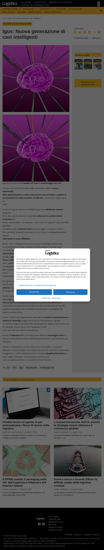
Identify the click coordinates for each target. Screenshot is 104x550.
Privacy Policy (56, 298)
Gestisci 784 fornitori (26, 285)
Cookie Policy (46, 298)
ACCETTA (34, 292)
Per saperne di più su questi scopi (45, 285)
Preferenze (70, 292)
